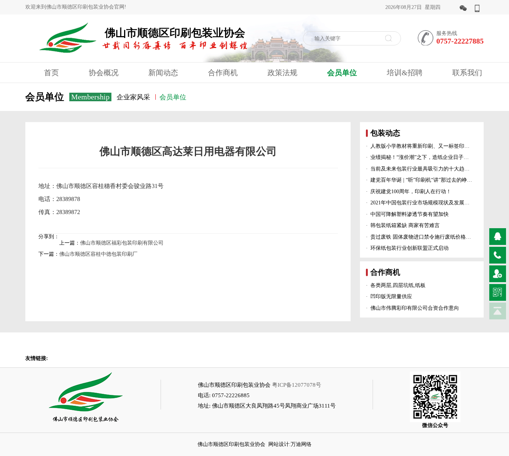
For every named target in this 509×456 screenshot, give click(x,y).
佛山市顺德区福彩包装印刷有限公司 (122, 243)
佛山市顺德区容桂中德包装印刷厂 (98, 254)
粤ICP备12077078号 (296, 385)
